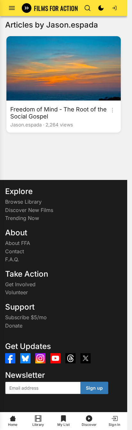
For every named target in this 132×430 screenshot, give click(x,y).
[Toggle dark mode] (101, 8)
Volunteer (16, 292)
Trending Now (22, 218)
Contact (14, 251)
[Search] (87, 8)
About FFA (17, 243)
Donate (13, 325)
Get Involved (20, 284)
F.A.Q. (12, 259)
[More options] (112, 110)
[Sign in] (114, 8)
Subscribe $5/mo (26, 317)
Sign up (94, 388)
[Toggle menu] (12, 8)
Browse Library (23, 202)
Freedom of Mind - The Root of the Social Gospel (58, 113)
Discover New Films (29, 210)
